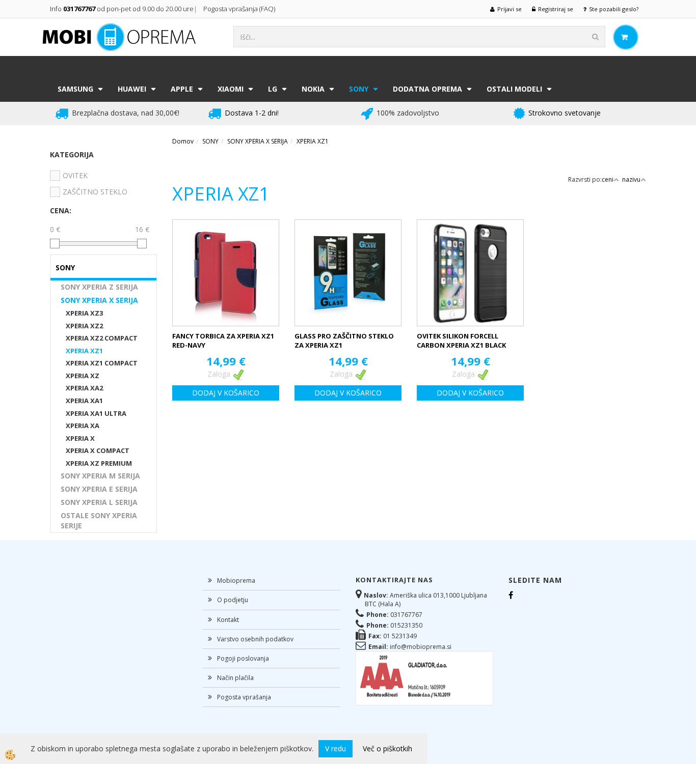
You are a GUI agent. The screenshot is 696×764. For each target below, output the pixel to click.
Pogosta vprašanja (244, 697)
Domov (183, 141)
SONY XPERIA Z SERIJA (99, 287)
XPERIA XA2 (84, 387)
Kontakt (228, 619)
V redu (335, 748)
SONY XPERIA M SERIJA (100, 475)
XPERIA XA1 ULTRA (96, 413)
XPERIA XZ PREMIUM (99, 463)
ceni (607, 179)
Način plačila (235, 677)
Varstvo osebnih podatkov (255, 639)
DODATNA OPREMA (427, 89)
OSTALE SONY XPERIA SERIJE (99, 520)
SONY (358, 89)
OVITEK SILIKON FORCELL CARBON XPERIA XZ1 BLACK (461, 340)
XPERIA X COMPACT (97, 450)
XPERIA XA (82, 425)
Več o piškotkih (387, 748)
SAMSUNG (75, 89)
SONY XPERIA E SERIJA (99, 489)
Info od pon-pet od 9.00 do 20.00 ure (122, 8)
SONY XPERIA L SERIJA (99, 502)
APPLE (182, 89)
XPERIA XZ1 (84, 350)
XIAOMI (231, 89)
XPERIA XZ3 (84, 313)
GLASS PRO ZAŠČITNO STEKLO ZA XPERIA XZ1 (344, 340)
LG (272, 89)
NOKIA (313, 89)
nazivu (631, 179)
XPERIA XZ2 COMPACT (102, 338)
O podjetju (232, 600)
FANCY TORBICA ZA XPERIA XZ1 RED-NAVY (223, 340)
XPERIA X (80, 438)
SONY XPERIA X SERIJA (99, 300)
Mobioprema (236, 580)
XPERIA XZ (82, 375)
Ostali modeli (514, 89)
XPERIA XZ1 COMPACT (102, 362)
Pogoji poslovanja (243, 658)
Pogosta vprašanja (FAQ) (240, 8)
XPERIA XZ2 (84, 325)
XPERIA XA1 (84, 400)
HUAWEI (132, 89)
